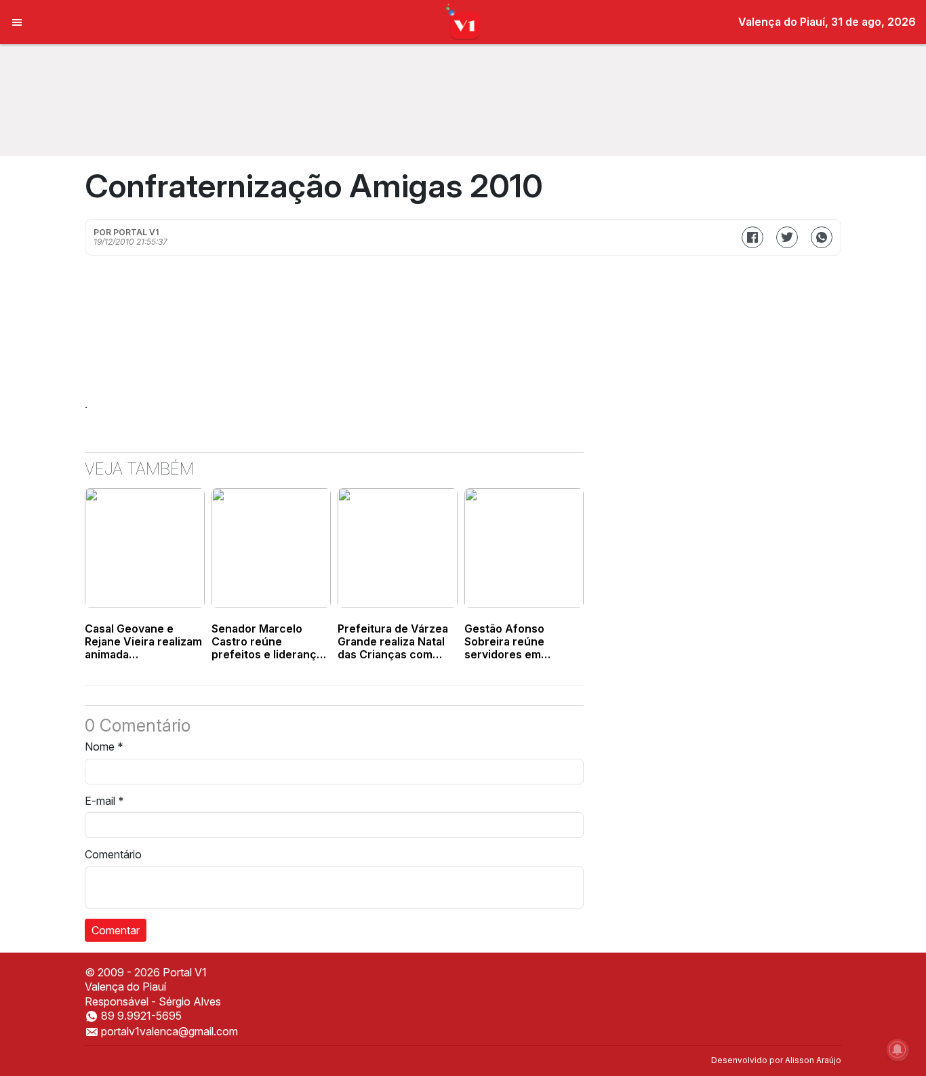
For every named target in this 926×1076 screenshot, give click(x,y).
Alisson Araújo (813, 1060)
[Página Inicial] (463, 21)
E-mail (104, 801)
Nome (104, 746)
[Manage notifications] (897, 1049)
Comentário (113, 854)
